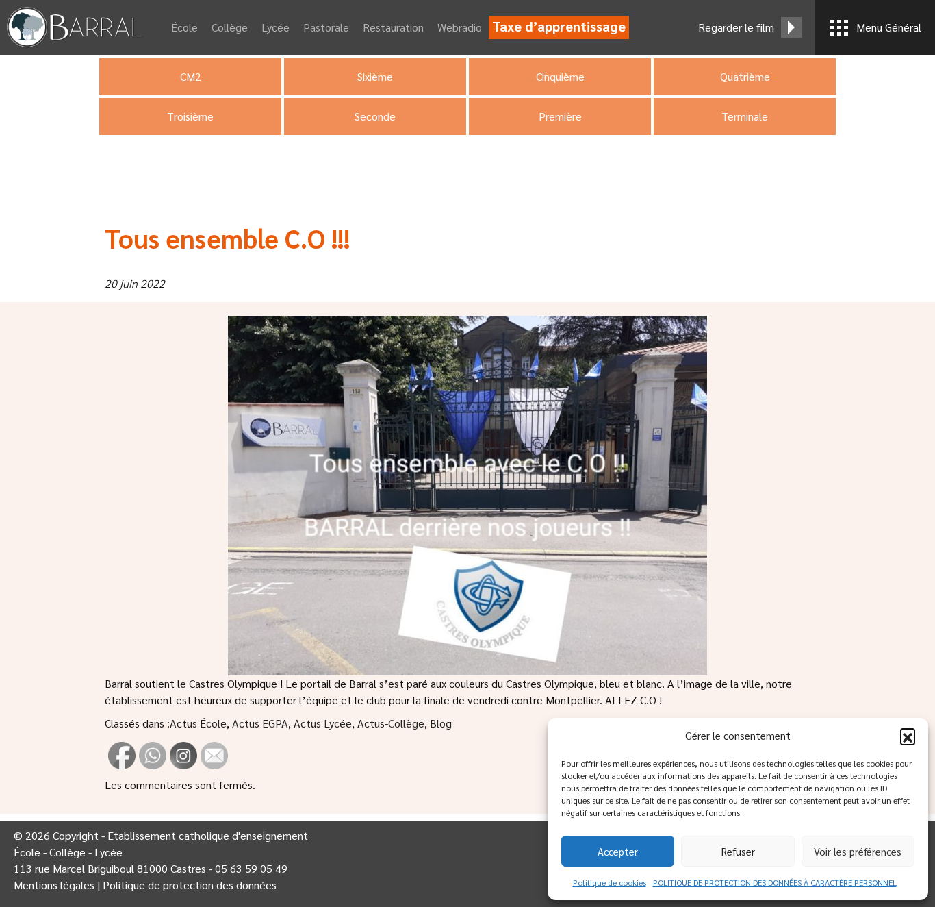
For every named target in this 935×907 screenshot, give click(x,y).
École (184, 27)
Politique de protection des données (190, 885)
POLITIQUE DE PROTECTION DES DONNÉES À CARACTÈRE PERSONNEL (775, 882)
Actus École (198, 723)
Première (560, 116)
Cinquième (560, 76)
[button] (907, 736)
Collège (230, 27)
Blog (441, 723)
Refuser (738, 851)
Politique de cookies (609, 882)
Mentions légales (54, 885)
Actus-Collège (390, 723)
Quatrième (745, 76)
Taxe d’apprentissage (559, 26)
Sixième (375, 76)
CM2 (190, 76)
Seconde (375, 116)
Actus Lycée (323, 723)
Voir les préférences (857, 851)
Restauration (393, 27)
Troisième (190, 116)
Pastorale (326, 27)
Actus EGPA (260, 723)
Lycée (275, 27)
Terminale (744, 116)
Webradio (459, 27)
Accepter (618, 851)
